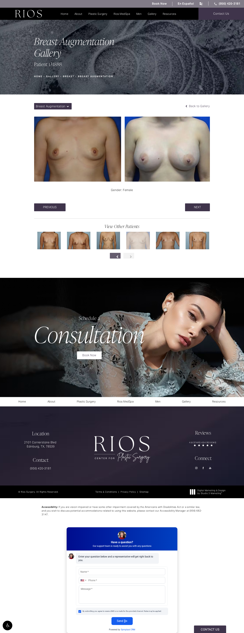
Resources (169, 13)
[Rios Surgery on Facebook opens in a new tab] (203, 468)
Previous (50, 207)
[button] (7, 625)
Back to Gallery (199, 106)
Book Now (159, 4)
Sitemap (144, 492)
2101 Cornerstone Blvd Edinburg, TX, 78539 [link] (40, 444)
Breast (68, 76)
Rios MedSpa (122, 13)
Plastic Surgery (97, 13)
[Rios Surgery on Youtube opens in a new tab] (210, 468)
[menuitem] (196, 468)
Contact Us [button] (210, 629)
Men (139, 13)
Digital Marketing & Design (211, 492)
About (78, 13)
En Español (186, 4)
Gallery (152, 13)
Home (64, 13)
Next (197, 207)
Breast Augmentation (95, 76)
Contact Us (221, 14)
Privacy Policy (128, 492)
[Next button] (128, 256)
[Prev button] (115, 256)
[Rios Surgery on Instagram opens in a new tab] (196, 468)
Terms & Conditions (106, 492)
